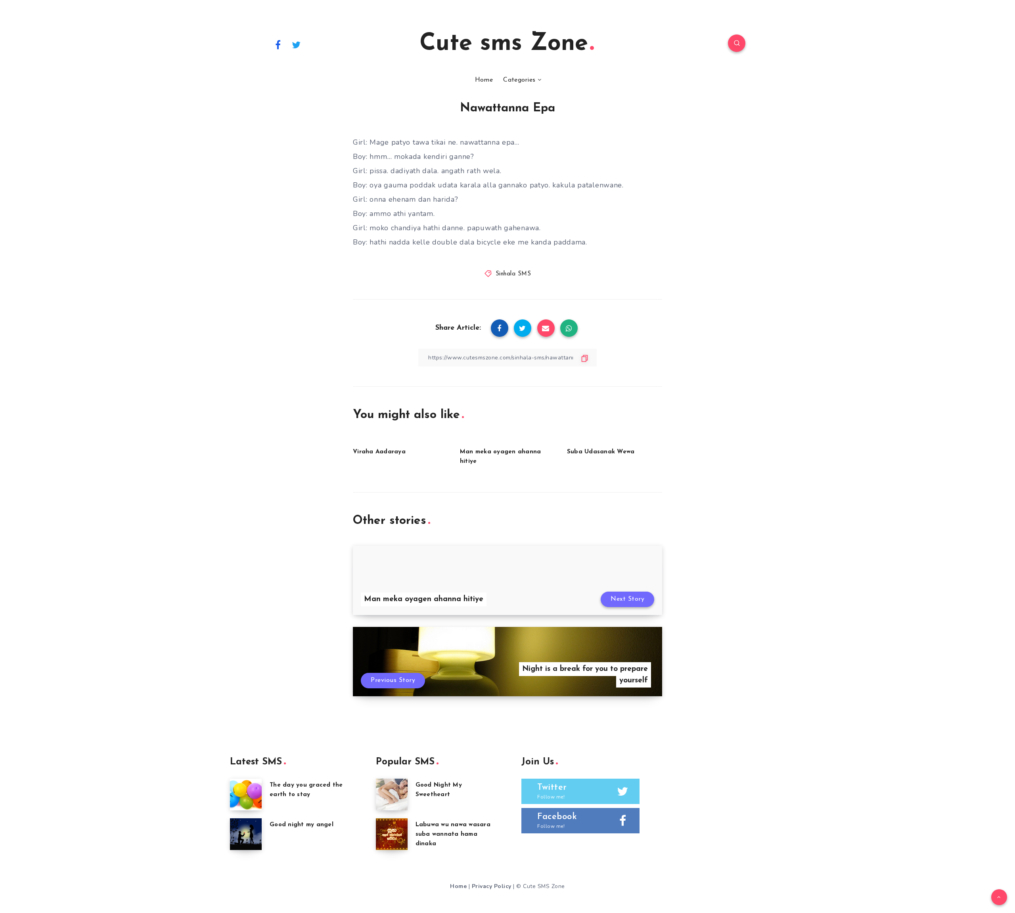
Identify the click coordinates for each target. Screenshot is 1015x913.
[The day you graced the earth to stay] (246, 794)
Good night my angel (301, 825)
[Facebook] (277, 44)
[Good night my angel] (246, 834)
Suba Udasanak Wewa (601, 452)
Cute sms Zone (503, 44)
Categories (519, 80)
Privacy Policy (491, 886)
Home (484, 80)
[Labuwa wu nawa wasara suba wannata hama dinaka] (392, 834)
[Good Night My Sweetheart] (392, 794)
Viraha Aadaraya (379, 452)
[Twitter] (296, 44)
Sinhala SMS (513, 274)
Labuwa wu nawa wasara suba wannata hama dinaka (453, 834)
